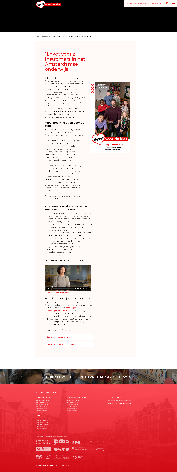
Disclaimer (65, 466)
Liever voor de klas (43, 36)
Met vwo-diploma (42, 404)
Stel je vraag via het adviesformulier (119, 400)
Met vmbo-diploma (42, 400)
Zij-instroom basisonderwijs (58, 337)
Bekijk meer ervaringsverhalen (58, 293)
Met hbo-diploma (42, 408)
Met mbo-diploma (42, 406)
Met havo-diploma (42, 402)
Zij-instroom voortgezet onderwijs (61, 344)
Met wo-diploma (41, 410)
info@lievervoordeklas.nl (122, 403)
